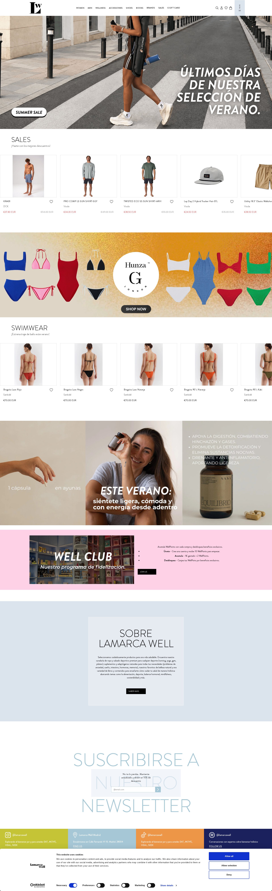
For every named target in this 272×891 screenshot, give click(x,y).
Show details (166, 885)
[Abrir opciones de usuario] (221, 8)
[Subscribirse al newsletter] (158, 789)
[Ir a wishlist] (226, 8)
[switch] (101, 885)
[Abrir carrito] (230, 8)
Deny (229, 874)
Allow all (229, 856)
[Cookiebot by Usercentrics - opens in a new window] (37, 885)
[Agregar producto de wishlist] (51, 202)
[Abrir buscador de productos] (217, 8)
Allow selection (229, 865)
